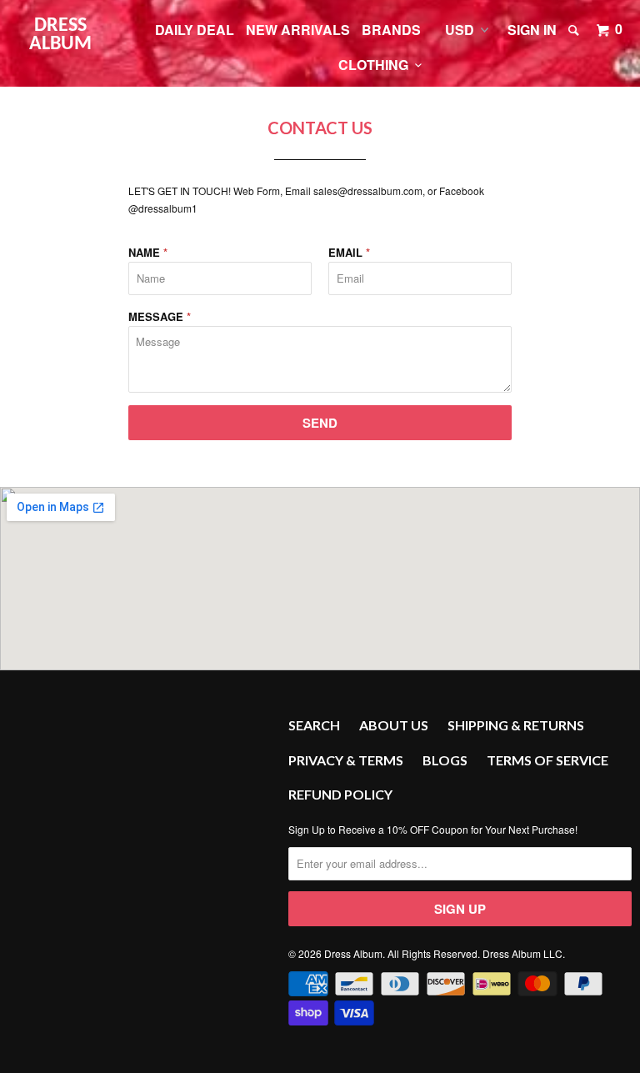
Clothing (376, 64)
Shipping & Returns (516, 725)
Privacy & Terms (345, 760)
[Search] (575, 30)
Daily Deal (194, 29)
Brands (391, 29)
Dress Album (60, 35)
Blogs (445, 760)
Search (314, 725)
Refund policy (340, 794)
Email (349, 252)
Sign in (532, 29)
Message (159, 316)
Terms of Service (547, 760)
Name (148, 252)
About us (393, 725)
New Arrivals (298, 29)
